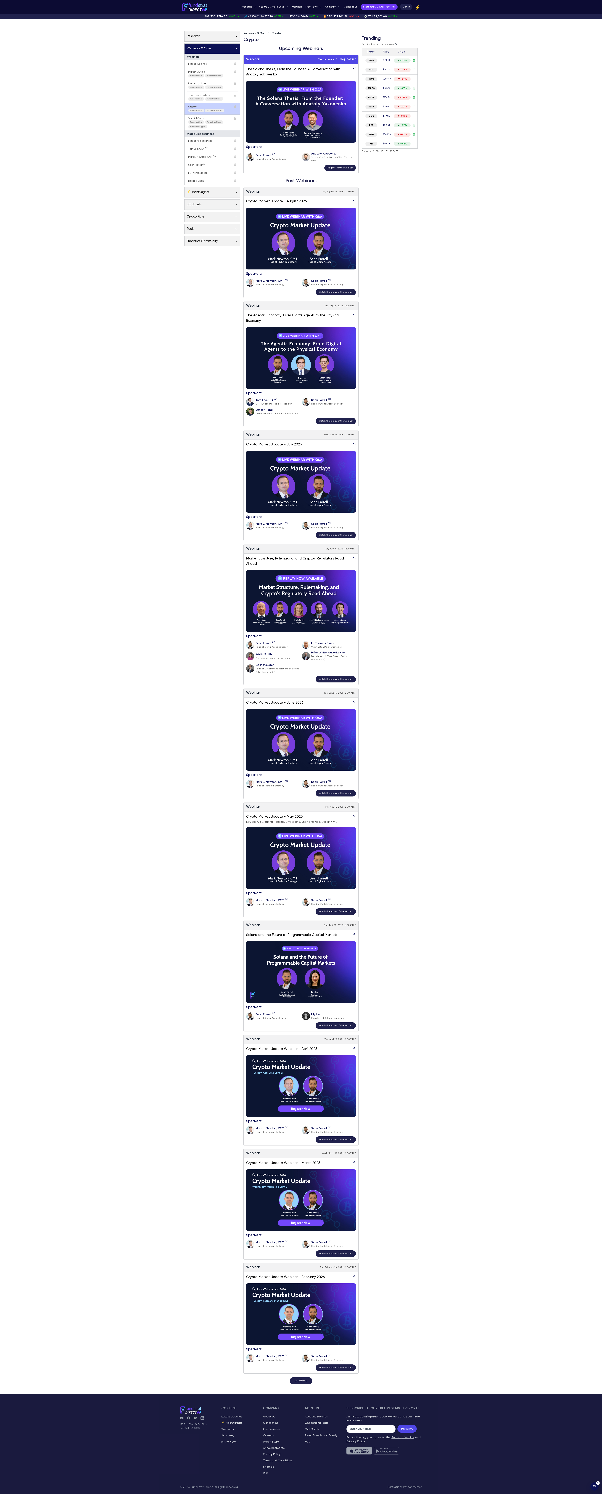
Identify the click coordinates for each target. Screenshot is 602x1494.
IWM (371, 79)
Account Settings (316, 1416)
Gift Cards (312, 1429)
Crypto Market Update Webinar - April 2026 (281, 1049)
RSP (371, 125)
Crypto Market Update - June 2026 (275, 702)
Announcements (274, 1448)
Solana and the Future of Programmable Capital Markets (292, 935)
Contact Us (270, 1423)
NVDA (371, 107)
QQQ (371, 116)
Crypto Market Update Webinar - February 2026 (285, 1277)
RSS (265, 1473)
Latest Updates (231, 1416)
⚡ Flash (231, 1423)
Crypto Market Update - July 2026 (274, 444)
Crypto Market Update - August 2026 (276, 201)
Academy (227, 1435)
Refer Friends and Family (321, 1435)
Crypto (276, 33)
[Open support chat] (594, 1486)
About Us (269, 1416)
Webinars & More (255, 33)
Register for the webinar (340, 168)
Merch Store (271, 1441)
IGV (371, 70)
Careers (268, 1435)
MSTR (371, 97)
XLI (371, 144)
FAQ (307, 1441)
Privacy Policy (272, 1454)
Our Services (271, 1429)
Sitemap (268, 1466)
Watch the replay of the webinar (336, 292)
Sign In (406, 7)
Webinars (227, 1429)
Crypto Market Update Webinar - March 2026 (283, 1163)
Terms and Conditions (277, 1460)
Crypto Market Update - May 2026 (274, 816)
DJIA (371, 60)
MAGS (371, 88)
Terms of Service (402, 1437)
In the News (229, 1441)
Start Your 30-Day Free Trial (379, 7)
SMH (371, 134)
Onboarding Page (317, 1423)
